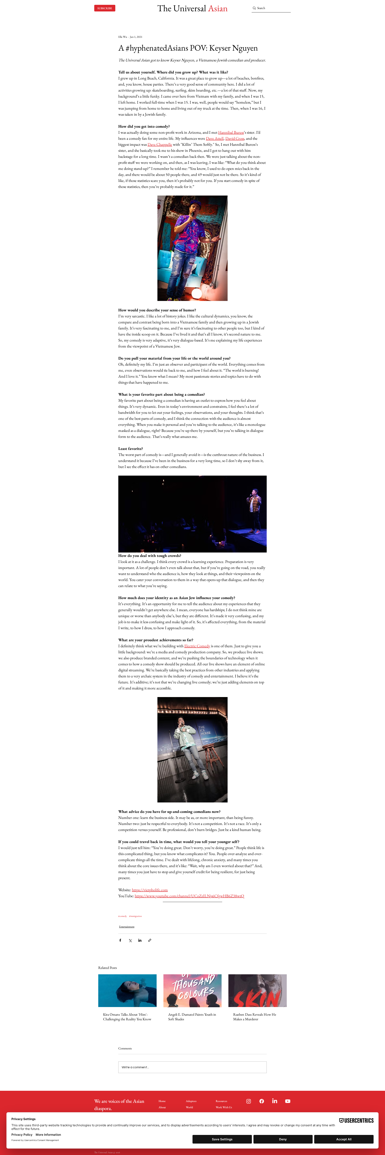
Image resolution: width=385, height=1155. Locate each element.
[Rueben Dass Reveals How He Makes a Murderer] (257, 990)
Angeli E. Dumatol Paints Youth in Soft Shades (192, 1016)
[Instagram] (249, 1101)
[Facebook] (262, 1101)
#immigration (135, 916)
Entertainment (126, 926)
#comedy (122, 916)
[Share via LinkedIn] (140, 940)
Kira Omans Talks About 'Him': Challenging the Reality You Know (127, 1016)
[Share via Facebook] (120, 940)
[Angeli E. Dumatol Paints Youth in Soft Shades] (192, 990)
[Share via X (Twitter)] (130, 940)
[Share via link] (150, 940)
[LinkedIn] (275, 1101)
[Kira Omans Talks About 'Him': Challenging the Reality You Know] (127, 990)
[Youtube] (288, 1101)
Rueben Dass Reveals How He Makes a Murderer (254, 1016)
